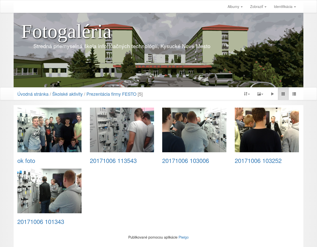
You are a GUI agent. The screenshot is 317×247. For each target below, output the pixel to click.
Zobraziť (257, 6)
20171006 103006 (185, 160)
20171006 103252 (258, 160)
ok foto (26, 160)
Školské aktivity (67, 94)
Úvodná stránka (33, 94)
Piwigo (184, 237)
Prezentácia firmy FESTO (111, 94)
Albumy (234, 6)
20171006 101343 (40, 221)
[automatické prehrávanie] (272, 94)
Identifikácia (283, 6)
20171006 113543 (113, 160)
